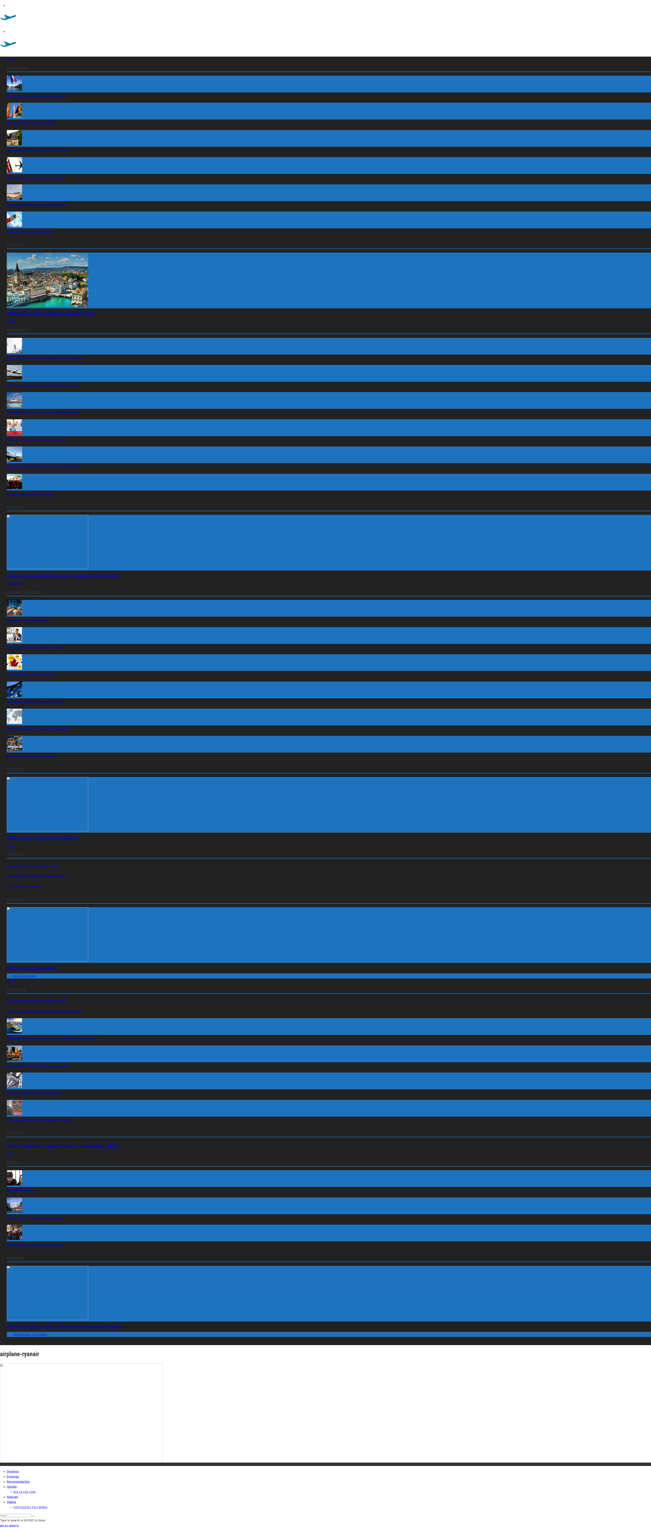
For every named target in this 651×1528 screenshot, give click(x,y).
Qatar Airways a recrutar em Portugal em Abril (30, 494)
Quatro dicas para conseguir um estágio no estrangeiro (35, 647)
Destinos (11, 59)
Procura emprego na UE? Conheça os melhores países (35, 701)
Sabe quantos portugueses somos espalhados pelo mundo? (37, 729)
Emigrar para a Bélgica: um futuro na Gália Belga (31, 123)
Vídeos (10, 1154)
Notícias (11, 981)
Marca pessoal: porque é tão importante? (28, 620)
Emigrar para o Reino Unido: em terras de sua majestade (36, 177)
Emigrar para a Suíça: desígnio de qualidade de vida (50, 314)
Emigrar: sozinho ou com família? (24, 886)
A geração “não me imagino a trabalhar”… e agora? (32, 865)
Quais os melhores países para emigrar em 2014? (32, 756)
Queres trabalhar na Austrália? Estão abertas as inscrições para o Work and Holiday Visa (52, 1038)
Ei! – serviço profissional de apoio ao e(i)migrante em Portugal (39, 1120)
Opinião (11, 845)
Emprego (11, 321)
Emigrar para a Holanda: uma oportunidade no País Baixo (36, 96)
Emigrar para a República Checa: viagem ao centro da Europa (38, 150)
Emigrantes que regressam (21, 1190)
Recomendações (15, 583)
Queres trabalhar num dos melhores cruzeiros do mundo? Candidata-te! (44, 412)
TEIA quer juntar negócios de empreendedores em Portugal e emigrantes (45, 1011)
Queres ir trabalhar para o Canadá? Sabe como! (31, 674)
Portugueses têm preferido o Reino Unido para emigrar (35, 1217)
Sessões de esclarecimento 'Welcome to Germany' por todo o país (63, 576)
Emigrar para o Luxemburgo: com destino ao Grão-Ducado (36, 204)
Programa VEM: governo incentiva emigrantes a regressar (37, 1001)
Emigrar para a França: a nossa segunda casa (30, 232)
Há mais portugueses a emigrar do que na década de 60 (35, 1245)
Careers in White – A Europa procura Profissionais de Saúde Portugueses (44, 358)
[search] (33, 1516)
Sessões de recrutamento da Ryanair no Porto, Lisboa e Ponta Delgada (43, 466)
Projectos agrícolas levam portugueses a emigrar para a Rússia (63, 1146)
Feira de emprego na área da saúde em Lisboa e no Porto (36, 439)
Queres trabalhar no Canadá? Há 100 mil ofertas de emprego (37, 1065)
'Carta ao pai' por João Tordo (32, 968)
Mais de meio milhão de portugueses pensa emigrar (34, 1093)
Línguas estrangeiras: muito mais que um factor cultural (36, 876)
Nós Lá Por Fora (25, 976)
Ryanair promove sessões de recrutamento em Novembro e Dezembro (43, 385)
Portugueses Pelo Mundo (31, 1334)
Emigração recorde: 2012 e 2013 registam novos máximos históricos (65, 1327)
